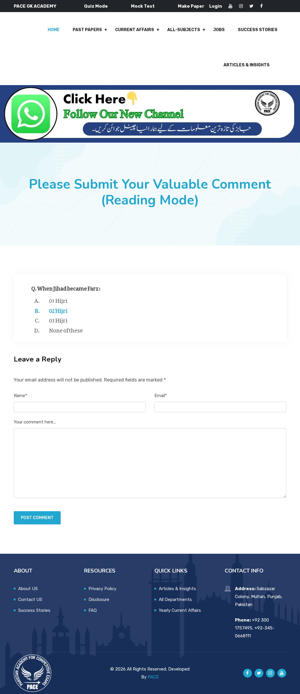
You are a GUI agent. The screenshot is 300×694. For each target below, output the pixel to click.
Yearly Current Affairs (180, 610)
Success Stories (257, 29)
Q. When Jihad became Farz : (66, 287)
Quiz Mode (96, 6)
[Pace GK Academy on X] (259, 673)
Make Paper (191, 6)
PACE (153, 677)
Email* (160, 395)
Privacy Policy (102, 588)
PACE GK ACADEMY (35, 6)
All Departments (175, 599)
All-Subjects (183, 29)
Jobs (219, 29)
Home (53, 29)
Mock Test (143, 6)
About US (28, 588)
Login (215, 6)
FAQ (92, 610)
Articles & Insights (247, 65)
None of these (66, 329)
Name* (20, 395)
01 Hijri (58, 299)
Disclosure (98, 599)
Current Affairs (134, 29)
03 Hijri (58, 319)
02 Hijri (58, 309)
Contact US (30, 599)
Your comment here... (35, 422)
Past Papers (87, 29)
